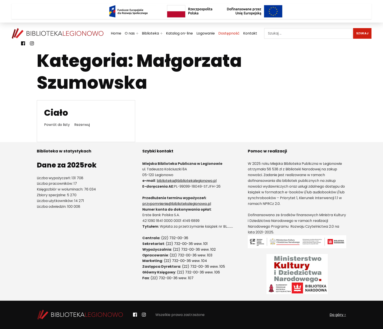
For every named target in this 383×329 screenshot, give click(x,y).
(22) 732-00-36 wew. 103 (191, 255)
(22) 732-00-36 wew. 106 (198, 272)
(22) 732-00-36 (174, 237)
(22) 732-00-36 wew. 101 (187, 243)
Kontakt (250, 33)
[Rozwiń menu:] (137, 33)
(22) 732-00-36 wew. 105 (203, 266)
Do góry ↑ (338, 314)
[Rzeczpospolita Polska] (191, 11)
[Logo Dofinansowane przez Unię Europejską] (254, 11)
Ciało (56, 113)
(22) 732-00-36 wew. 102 (194, 249)
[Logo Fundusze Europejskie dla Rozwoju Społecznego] (128, 11)
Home (116, 33)
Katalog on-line (179, 33)
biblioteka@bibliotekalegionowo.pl (187, 180)
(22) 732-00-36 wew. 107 (171, 278)
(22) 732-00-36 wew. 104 (185, 260)
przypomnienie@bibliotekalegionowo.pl (176, 203)
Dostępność (229, 33)
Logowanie (205, 33)
